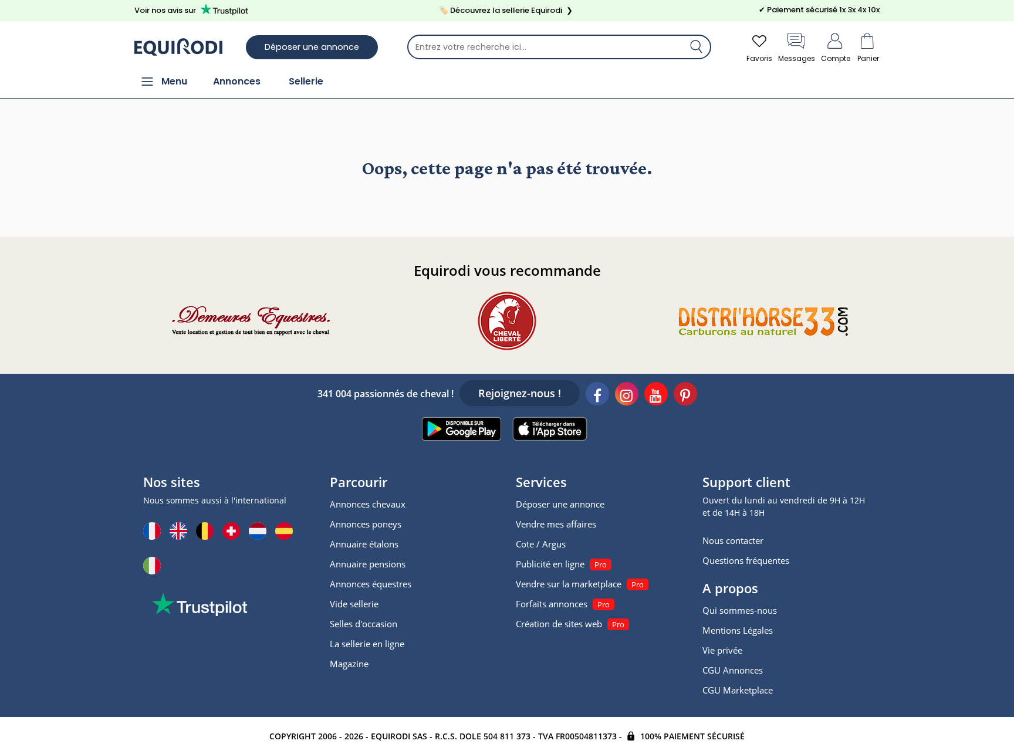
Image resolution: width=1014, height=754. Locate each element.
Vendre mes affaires (556, 524)
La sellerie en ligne (367, 644)
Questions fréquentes (745, 560)
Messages (796, 58)
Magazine (349, 664)
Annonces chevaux (367, 504)
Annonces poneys (365, 524)
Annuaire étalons (364, 544)
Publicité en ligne (550, 564)
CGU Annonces (732, 670)
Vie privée (722, 650)
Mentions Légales (737, 630)
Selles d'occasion (363, 624)
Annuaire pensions (367, 564)
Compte (835, 58)
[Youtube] (656, 395)
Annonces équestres (370, 584)
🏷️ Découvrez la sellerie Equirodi (506, 10)
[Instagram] (626, 395)
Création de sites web (559, 624)
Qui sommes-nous (739, 610)
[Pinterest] (685, 395)
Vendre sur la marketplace (568, 584)
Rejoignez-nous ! (519, 393)
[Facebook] (597, 395)
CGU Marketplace (737, 690)
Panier (868, 58)
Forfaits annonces (551, 604)
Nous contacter (732, 540)
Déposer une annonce (312, 47)
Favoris (759, 58)
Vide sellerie (354, 604)
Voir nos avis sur (165, 10)
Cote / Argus (541, 544)
